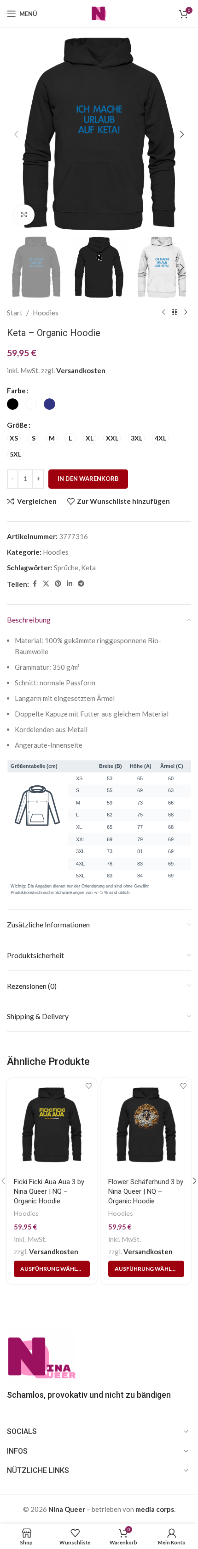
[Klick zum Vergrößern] (24, 214)
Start (15, 313)
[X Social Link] (46, 584)
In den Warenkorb (88, 478)
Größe (17, 425)
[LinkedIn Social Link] (69, 584)
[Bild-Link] (41, 1355)
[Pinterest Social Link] (58, 584)
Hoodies (45, 313)
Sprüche (66, 567)
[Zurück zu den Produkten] (174, 312)
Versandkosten (80, 370)
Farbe (16, 390)
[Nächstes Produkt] (185, 312)
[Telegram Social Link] (81, 584)
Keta (88, 567)
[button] (16, 134)
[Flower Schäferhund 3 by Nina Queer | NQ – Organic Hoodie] (146, 1125)
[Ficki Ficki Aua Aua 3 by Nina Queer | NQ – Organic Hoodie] (51, 1125)
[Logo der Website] (99, 13)
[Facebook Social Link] (34, 584)
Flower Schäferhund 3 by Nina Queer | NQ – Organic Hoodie (145, 1191)
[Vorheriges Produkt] (163, 312)
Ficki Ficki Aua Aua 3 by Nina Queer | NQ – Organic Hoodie (49, 1191)
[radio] (12, 404)
